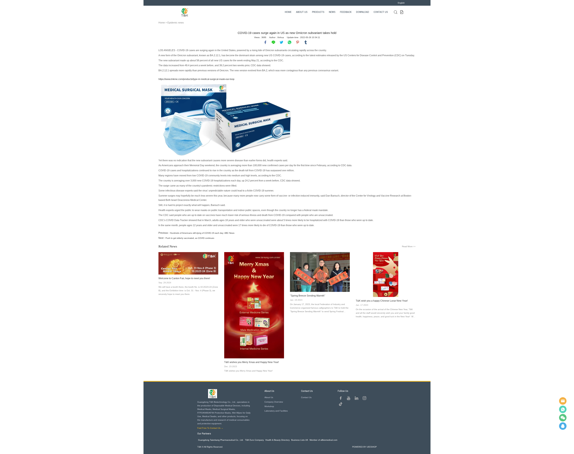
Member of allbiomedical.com (323, 440)
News (332, 12)
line (273, 42)
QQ (563, 426)
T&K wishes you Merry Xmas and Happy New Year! (251, 362)
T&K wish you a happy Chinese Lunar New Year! (382, 300)
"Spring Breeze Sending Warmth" (307, 295)
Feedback (346, 12)
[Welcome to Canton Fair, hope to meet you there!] (188, 263)
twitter (281, 42)
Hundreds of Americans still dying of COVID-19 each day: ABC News (202, 233)
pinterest (297, 42)
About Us (301, 12)
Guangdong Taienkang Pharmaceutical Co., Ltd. (221, 440)
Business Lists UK (299, 440)
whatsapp (289, 42)
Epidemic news (175, 22)
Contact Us (381, 12)
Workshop (269, 406)
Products (318, 12)
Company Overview (273, 402)
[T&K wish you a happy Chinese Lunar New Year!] (386, 274)
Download (362, 12)
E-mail (563, 401)
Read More (409, 246)
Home (288, 12)
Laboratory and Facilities (276, 411)
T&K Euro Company (254, 440)
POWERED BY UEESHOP (364, 447)
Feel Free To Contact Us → (210, 428)
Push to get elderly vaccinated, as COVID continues (189, 238)
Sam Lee (563, 409)
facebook (265, 42)
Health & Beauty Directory (277, 440)
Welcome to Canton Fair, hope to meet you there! (184, 278)
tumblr (305, 42)
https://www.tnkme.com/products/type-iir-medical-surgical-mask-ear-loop (196, 79)
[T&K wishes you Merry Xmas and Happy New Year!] (254, 305)
